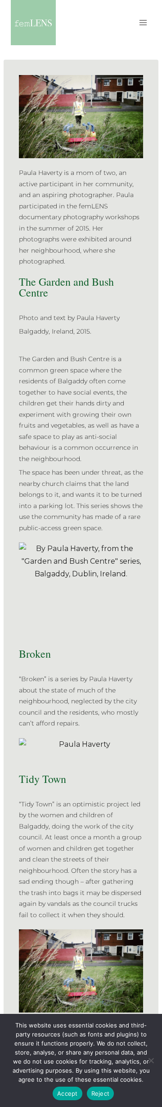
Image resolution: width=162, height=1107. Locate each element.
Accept (67, 1093)
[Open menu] (143, 22)
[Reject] (150, 1060)
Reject (100, 1093)
